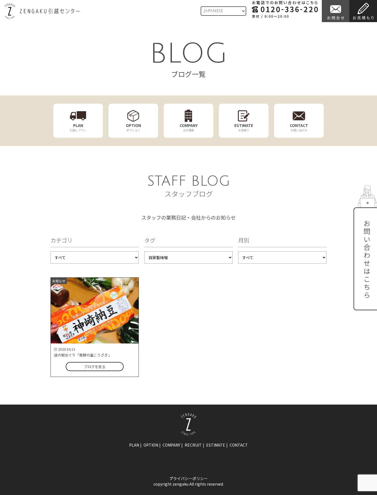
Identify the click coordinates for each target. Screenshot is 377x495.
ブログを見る (94, 366)
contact (239, 445)
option (151, 445)
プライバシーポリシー (188, 478)
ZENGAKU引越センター (42, 11)
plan (134, 445)
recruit (193, 445)
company (171, 445)
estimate (215, 445)
